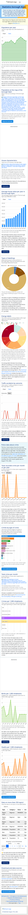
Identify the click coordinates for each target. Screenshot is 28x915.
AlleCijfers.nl (16, 23)
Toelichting (5, 252)
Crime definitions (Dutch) (9, 569)
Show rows (14, 843)
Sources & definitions (8, 891)
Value (19, 809)
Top (19, 903)
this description (14, 886)
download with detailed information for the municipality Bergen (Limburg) (14, 371)
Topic (3, 809)
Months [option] (8, 473)
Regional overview (7, 121)
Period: (3, 473)
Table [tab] (9, 33)
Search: (6, 806)
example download (7, 878)
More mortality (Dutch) (8, 797)
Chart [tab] (4, 33)
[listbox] (10, 393)
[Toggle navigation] (20, 2)
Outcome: (4, 393)
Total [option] (9, 393)
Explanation (5, 186)
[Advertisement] (14, 142)
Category (12, 809)
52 (22, 846)
